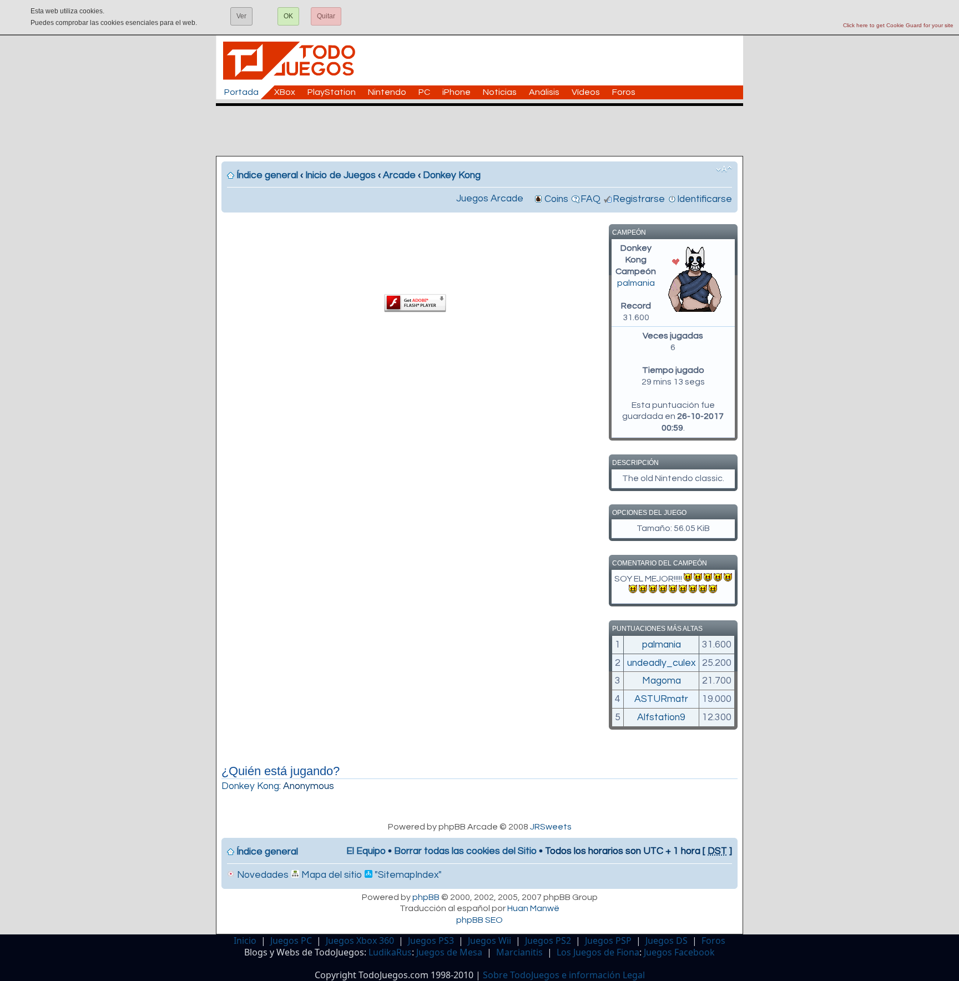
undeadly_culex (661, 663)
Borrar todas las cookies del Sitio (465, 851)
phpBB (426, 897)
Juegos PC (291, 940)
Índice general (267, 175)
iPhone (456, 92)
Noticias (500, 92)
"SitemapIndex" (407, 875)
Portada (241, 92)
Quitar (326, 16)
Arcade (399, 175)
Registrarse (639, 199)
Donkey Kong (452, 175)
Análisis (544, 92)
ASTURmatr (661, 699)
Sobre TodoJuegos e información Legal (564, 975)
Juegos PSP (608, 940)
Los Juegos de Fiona (598, 952)
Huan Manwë (533, 908)
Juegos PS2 (548, 940)
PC (424, 92)
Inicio (245, 940)
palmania (636, 283)
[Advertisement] (485, 131)
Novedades (262, 875)
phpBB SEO (479, 920)
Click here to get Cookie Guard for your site (898, 25)
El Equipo (366, 851)
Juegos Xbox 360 (360, 940)
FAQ (590, 199)
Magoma (661, 681)
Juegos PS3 (431, 940)
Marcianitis (519, 952)
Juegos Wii (489, 940)
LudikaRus (390, 952)
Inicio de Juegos (340, 175)
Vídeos (586, 92)
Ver (241, 16)
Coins (556, 199)
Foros (623, 92)
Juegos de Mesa (449, 952)
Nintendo (387, 92)
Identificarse (704, 199)
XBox (284, 92)
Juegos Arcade (489, 199)
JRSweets (551, 826)
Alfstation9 (661, 717)
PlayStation (331, 92)
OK (288, 16)
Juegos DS (666, 940)
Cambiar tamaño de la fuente (724, 169)
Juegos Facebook (679, 952)
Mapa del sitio (330, 875)
